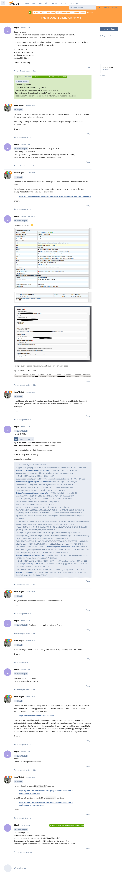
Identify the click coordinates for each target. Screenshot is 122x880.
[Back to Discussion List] (3, 3)
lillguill (19, 110)
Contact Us (74, 3)
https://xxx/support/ (29, 564)
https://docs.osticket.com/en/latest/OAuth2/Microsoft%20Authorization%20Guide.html (55, 196)
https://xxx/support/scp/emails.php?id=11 (33, 470)
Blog (46, 3)
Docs (40, 3)
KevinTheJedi (23, 81)
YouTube (55, 3)
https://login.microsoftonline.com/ (61, 547)
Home (27, 3)
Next (34, 3)
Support (64, 3)
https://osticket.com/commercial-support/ (36, 716)
